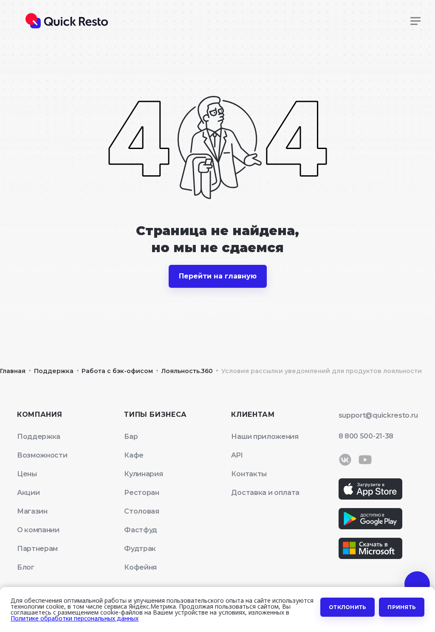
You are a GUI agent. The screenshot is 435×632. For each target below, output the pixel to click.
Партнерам (37, 549)
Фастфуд (140, 530)
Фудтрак (140, 549)
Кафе (134, 455)
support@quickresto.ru (378, 415)
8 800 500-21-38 (366, 436)
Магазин (32, 511)
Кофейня (140, 567)
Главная (12, 371)
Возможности (42, 455)
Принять (401, 607)
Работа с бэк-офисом (117, 371)
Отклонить (347, 607)
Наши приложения (264, 437)
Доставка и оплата (265, 493)
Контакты (248, 474)
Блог (25, 567)
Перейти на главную (218, 276)
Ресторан (141, 493)
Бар (131, 437)
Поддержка (53, 371)
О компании (38, 530)
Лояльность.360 (187, 371)
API (237, 455)
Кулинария (143, 474)
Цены (27, 474)
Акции (28, 493)
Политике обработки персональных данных (74, 618)
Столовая (141, 511)
